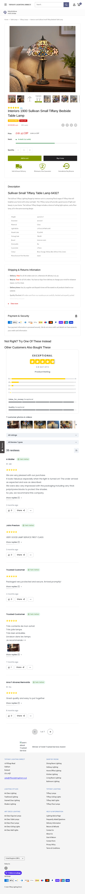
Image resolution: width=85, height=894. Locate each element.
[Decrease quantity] (18, 150)
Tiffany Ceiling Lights (53, 797)
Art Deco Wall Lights (11, 830)
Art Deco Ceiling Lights (12, 827)
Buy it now (60, 158)
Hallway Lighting (52, 767)
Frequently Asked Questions (55, 819)
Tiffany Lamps (51, 793)
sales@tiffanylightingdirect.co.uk (15, 778)
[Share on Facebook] (63, 125)
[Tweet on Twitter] (71, 125)
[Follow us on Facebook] (6, 868)
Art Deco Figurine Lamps (12, 816)
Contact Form (50, 841)
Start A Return (51, 837)
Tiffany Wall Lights (52, 800)
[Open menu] (5, 4)
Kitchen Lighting (52, 774)
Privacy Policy (51, 844)
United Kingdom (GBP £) (13, 858)
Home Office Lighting (53, 771)
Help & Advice (12, 12)
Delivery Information (53, 823)
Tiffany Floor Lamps (53, 804)
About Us (49, 834)
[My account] (74, 4)
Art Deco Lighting (10, 793)
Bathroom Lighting (52, 781)
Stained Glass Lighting (12, 800)
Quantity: (11, 150)
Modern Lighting (10, 804)
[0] (78, 4)
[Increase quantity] (30, 150)
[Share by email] (75, 125)
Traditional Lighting (11, 797)
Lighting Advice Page (53, 816)
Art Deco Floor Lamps (11, 823)
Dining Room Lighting (54, 763)
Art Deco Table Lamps (11, 819)
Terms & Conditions (53, 848)
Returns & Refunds (52, 827)
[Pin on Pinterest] (67, 125)
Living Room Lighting (53, 778)
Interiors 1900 (13, 125)
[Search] (66, 4)
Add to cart (24, 158)
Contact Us (50, 830)
